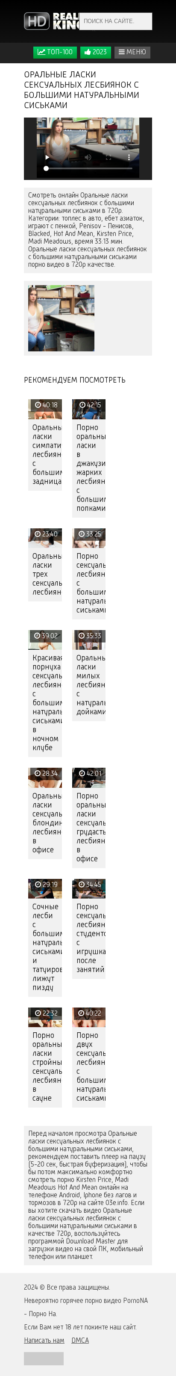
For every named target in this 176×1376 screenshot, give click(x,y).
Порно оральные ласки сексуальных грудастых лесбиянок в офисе (91, 828)
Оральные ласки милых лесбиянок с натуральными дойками (91, 685)
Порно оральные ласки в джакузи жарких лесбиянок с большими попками (91, 468)
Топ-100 (59, 52)
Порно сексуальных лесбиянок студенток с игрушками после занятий (91, 938)
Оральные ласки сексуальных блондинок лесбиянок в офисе (47, 823)
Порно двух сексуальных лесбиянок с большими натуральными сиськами (91, 1067)
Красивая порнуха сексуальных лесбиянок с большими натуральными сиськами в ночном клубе (47, 703)
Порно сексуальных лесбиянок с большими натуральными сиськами (91, 583)
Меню (135, 52)
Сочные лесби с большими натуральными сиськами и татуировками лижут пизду (47, 947)
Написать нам (44, 1341)
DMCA (80, 1341)
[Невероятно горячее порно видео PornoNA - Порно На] (60, 21)
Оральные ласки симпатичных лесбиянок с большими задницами (47, 455)
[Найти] (143, 21)
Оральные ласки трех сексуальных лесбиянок (47, 574)
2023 (99, 52)
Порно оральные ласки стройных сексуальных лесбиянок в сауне (47, 1067)
